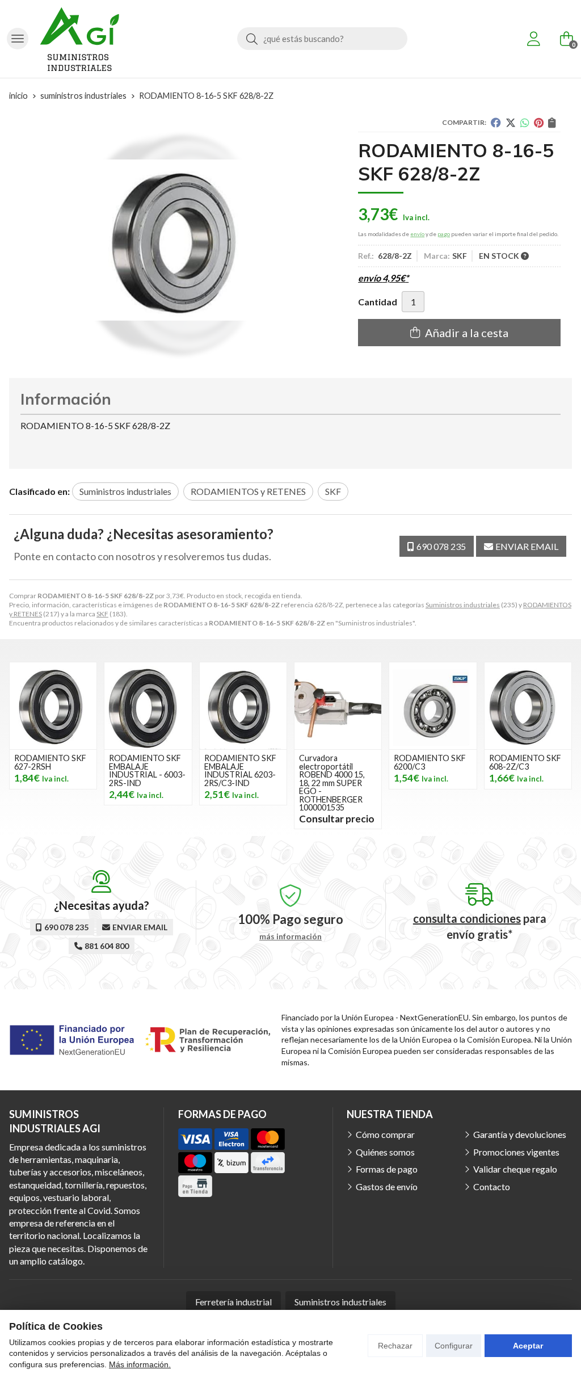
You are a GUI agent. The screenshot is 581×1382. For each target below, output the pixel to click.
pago (443, 233)
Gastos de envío (387, 1186)
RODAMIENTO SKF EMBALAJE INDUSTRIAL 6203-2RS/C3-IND (240, 770)
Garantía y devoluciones (519, 1134)
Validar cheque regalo (515, 1168)
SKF (102, 614)
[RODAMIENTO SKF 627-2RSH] (53, 705)
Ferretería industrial (233, 1301)
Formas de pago (387, 1168)
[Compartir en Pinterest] (539, 122)
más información (290, 936)
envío (417, 233)
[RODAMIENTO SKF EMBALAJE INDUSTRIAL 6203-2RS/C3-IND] (243, 705)
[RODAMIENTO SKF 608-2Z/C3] (528, 705)
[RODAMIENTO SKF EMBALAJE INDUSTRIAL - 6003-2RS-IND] (147, 705)
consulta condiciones (467, 918)
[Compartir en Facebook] (496, 122)
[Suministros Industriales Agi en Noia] (79, 39)
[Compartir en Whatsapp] (524, 122)
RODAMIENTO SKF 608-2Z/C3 (525, 762)
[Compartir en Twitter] (511, 122)
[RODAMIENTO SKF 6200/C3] (432, 705)
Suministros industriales (463, 604)
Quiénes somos (385, 1151)
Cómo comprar (385, 1134)
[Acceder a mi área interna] (533, 39)
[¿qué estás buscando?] (322, 38)
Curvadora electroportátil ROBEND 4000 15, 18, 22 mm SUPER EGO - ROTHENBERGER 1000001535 (332, 782)
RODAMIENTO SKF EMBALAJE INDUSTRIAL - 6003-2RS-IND (147, 770)
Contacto (491, 1186)
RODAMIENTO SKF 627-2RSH (50, 762)
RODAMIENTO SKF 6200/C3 (430, 762)
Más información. (140, 1364)
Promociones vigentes (516, 1151)
